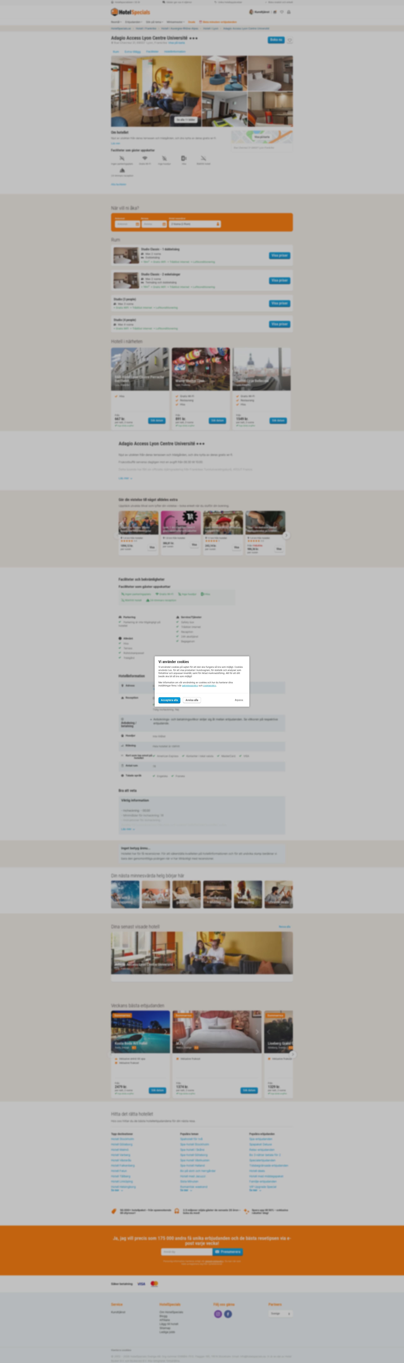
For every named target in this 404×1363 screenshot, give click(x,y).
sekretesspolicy (190, 685)
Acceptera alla (169, 700)
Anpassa (239, 700)
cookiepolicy (209, 685)
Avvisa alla (192, 700)
